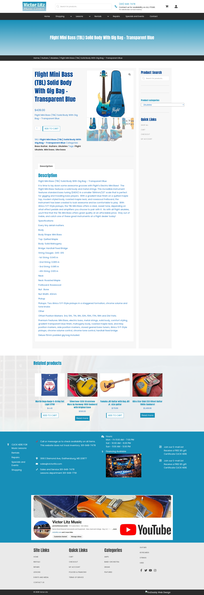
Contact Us (39, 582)
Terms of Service (76, 577)
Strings (143, 558)
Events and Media (41, 577)
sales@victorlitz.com (51, 463)
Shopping (17, 469)
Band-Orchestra (111, 562)
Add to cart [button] (50, 415)
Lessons (37, 572)
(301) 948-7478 (127, 3)
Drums (107, 567)
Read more (82, 418)
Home (36, 58)
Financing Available (116, 451)
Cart (143, 130)
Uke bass (60, 149)
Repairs (15, 457)
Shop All (144, 125)
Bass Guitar (41, 146)
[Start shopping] (167, 6)
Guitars (44, 58)
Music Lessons (19, 448)
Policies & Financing (77, 572)
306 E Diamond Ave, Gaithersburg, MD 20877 (63, 458)
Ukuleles (54, 58)
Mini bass (49, 149)
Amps (106, 557)
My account (146, 139)
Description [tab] (46, 166)
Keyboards (144, 552)
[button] (71, 16)
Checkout (145, 134)
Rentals (15, 452)
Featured (108, 572)
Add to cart (52, 128)
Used (142, 563)
